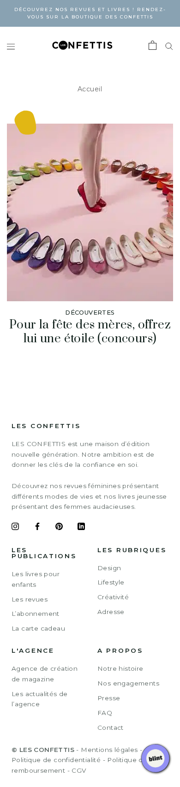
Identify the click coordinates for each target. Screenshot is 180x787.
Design (109, 568)
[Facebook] (37, 527)
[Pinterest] (59, 527)
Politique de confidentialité (56, 759)
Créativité (113, 597)
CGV (79, 770)
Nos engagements (128, 683)
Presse (108, 698)
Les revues (30, 599)
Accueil (90, 89)
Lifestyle (111, 582)
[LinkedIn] (81, 527)
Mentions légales (109, 749)
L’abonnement (36, 613)
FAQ (104, 712)
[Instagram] (15, 527)
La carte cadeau (38, 628)
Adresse (111, 611)
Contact (110, 727)
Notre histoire (120, 668)
